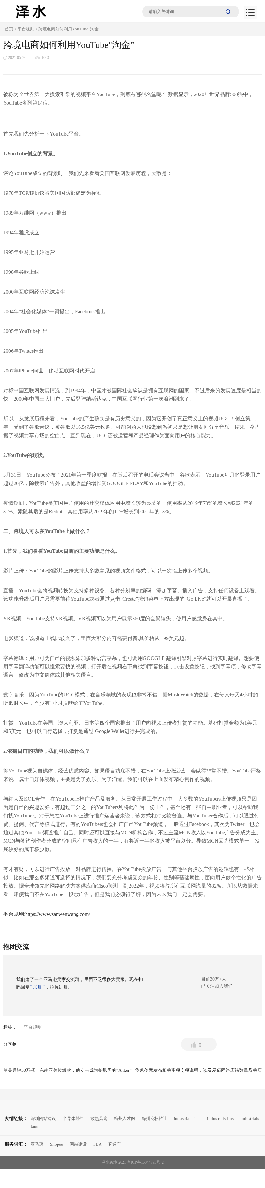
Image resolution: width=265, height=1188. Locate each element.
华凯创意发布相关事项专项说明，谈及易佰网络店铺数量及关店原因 (198, 1072)
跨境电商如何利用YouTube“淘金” (69, 29)
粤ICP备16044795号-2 (145, 1162)
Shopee (56, 1144)
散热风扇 (98, 1118)
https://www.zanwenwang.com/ (57, 914)
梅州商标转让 (154, 1118)
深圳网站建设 (43, 1118)
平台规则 (25, 29)
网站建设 (78, 1144)
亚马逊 (37, 1144)
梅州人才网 (124, 1118)
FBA (97, 1144)
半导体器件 (73, 1118)
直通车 (114, 1144)
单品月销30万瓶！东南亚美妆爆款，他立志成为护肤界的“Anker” (67, 1072)
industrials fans (187, 1118)
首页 (9, 29)
